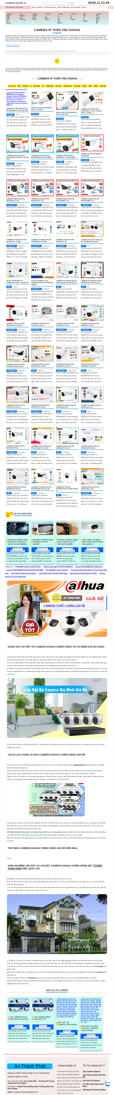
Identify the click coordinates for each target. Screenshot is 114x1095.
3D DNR (25, 86)
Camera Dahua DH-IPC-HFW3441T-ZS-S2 (40, 324)
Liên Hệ (83, 7)
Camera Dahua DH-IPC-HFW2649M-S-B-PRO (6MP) (41, 156)
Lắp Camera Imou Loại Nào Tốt (42, 1018)
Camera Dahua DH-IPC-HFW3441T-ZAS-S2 (15, 406)
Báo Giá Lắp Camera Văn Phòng (67, 1024)
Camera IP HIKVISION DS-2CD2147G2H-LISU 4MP (24, 570)
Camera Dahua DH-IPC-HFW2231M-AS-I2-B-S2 (15, 365)
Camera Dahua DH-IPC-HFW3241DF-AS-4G (40, 365)
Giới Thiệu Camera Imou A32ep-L (23, 573)
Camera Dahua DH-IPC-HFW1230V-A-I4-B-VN (15, 324)
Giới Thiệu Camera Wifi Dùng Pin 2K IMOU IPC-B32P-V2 (92, 541)
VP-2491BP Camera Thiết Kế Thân (28, 567)
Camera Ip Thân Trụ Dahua (57, 30)
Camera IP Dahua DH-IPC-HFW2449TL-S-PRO (16, 240)
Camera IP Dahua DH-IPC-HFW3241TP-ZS (91, 406)
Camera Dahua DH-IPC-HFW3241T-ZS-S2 (90, 324)
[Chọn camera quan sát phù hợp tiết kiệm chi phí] (107, 19)
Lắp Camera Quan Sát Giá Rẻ (94, 1076)
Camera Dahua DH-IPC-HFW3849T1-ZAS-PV (65, 365)
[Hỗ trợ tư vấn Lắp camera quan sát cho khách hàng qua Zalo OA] (108, 1083)
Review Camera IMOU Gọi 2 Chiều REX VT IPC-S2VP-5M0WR (68, 541)
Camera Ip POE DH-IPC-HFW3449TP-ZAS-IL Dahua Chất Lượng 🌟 (91, 111)
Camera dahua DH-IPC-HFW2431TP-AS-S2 (90, 447)
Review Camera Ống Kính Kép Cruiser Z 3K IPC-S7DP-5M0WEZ (18, 541)
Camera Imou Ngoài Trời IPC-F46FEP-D (58, 567)
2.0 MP (84, 86)
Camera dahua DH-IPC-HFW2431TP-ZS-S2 (65, 447)
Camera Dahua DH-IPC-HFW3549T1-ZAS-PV (90, 365)
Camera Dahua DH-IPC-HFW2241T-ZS (65, 240)
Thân (90, 86)
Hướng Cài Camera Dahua (94, 1090)
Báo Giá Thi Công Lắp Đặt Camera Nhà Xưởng (90, 1027)
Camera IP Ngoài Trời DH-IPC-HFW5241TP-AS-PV (92, 241)
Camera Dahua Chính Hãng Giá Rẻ (16, 89)
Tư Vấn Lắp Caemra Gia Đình (93, 1085)
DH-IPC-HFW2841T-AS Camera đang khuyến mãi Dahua (42, 282)
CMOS (96, 86)
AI (30, 86)
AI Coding (77, 86)
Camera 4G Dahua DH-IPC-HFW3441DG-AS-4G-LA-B (91, 281)
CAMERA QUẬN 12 (15, 3)
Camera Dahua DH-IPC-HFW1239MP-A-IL (90, 200)
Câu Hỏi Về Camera (91, 1081)
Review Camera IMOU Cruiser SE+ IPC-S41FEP (43, 541)
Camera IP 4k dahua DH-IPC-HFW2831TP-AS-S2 (41, 447)
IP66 (19, 86)
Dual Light (36, 86)
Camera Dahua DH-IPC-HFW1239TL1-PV (40, 200)
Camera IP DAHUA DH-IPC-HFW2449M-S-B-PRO (41, 240)
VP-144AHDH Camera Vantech (57, 570)
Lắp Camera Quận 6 (91, 1071)
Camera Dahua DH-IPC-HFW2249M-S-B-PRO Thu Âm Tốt (17, 157)
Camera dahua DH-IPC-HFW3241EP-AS (15, 447)
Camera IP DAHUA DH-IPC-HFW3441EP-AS (66, 406)
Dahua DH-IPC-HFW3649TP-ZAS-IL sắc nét (66, 113)
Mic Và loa (12, 86)
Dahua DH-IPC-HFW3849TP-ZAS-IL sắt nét (42, 109)
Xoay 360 (103, 86)
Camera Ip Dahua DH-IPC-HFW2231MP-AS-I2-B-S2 (41, 488)
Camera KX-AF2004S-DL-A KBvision (88, 567)
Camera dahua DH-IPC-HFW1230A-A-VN (90, 488)
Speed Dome (68, 86)
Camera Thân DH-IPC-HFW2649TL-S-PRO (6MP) (65, 156)
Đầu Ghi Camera (75, 7)
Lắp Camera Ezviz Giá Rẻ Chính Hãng (53, 573)
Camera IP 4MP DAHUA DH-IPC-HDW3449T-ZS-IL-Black (17, 109)
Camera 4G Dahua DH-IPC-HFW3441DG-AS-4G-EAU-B (66, 281)
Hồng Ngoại (49, 86)
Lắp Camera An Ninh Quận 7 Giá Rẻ (83, 573)
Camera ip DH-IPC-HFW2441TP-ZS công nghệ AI (67, 489)
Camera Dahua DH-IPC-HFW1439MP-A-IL (65, 200)
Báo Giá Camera (37, 7)
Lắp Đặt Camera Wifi (63, 7)
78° (43, 86)
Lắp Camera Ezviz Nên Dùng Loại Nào (19, 1018)
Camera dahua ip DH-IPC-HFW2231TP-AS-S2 (16, 488)
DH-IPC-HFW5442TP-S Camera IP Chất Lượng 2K (17, 281)
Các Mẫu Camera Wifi (49, 7)
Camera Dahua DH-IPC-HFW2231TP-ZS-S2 (40, 406)
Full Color (59, 86)
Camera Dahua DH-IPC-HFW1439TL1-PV (15, 200)
